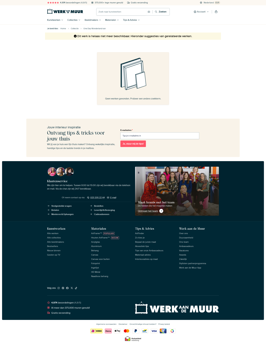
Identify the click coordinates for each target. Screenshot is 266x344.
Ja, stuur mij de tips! (133, 144)
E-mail (113, 197)
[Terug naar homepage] (65, 11)
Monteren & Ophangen (62, 214)
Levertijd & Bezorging (104, 210)
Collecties (72, 20)
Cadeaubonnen (101, 214)
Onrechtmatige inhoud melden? (143, 324)
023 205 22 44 (97, 197)
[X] (71, 288)
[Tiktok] (76, 288)
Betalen (55, 210)
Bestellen (98, 206)
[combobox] (121, 11)
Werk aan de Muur (192, 228)
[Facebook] (67, 288)
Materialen (110, 20)
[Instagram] (58, 288)
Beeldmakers (91, 20)
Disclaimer (123, 324)
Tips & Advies (130, 20)
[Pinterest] (63, 288)
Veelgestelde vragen (61, 206)
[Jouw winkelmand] (216, 12)
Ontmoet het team (148, 210)
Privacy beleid (164, 324)
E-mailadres (126, 130)
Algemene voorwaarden (106, 324)
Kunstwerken (53, 20)
